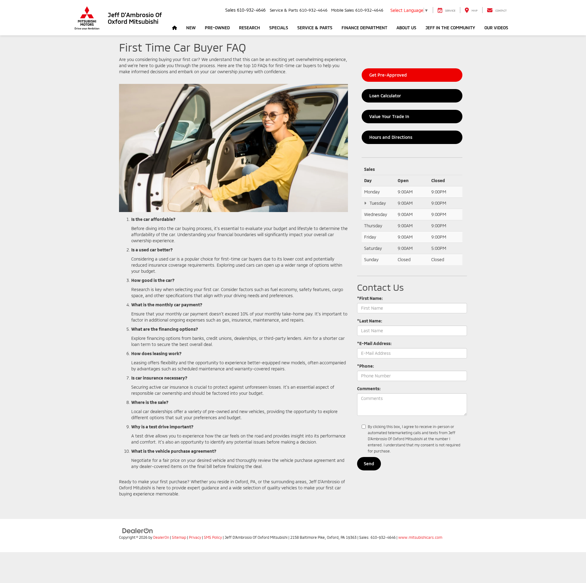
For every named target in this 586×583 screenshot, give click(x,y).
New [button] (191, 27)
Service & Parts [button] (314, 27)
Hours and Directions (390, 137)
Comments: (369, 388)
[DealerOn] (137, 530)
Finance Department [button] (364, 27)
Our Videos (496, 27)
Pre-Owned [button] (217, 27)
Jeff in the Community (450, 27)
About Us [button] (406, 27)
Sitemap (179, 537)
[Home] (175, 27)
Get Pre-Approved (387, 74)
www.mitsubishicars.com (420, 537)
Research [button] (249, 27)
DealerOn (161, 537)
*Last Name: (369, 320)
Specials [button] (278, 27)
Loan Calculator (384, 95)
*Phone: (365, 366)
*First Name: (370, 298)
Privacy (195, 537)
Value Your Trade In (388, 116)
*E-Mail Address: (374, 343)
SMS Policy (213, 537)
